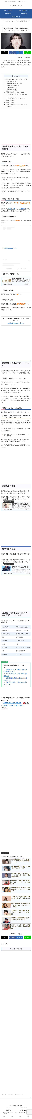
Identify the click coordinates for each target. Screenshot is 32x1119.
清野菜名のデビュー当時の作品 (16, 98)
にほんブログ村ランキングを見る (13, 705)
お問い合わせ (23, 1110)
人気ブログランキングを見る (12, 703)
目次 (13, 76)
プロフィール (6, 853)
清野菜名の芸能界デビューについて (16, 92)
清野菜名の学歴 (10, 102)
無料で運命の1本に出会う (16, 323)
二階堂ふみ (11, 209)
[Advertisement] (16, 127)
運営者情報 (8, 1110)
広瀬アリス (22, 209)
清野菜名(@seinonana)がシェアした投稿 (16, 268)
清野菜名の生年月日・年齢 (14, 83)
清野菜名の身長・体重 (13, 85)
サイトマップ (23, 1107)
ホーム (8, 1107)
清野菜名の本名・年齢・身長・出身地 (16, 79)
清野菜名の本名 (11, 81)
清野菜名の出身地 (12, 90)
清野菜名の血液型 (12, 87)
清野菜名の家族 (10, 100)
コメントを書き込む (16, 949)
